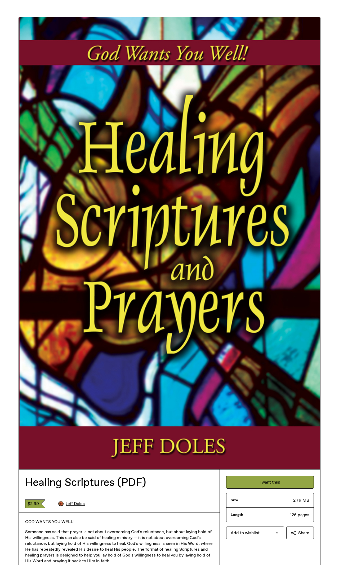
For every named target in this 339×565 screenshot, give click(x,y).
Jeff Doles (75, 503)
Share (303, 532)
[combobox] (255, 533)
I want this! (270, 482)
